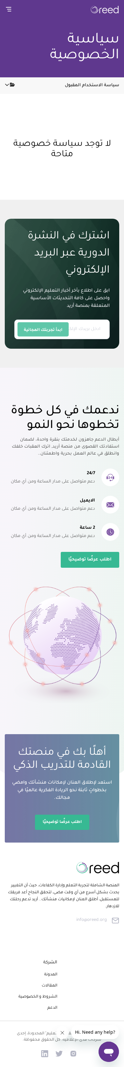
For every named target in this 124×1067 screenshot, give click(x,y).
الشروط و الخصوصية (37, 997)
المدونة (50, 975)
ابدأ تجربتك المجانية (43, 330)
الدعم (52, 1008)
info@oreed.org (91, 920)
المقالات (49, 986)
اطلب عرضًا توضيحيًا (90, 559)
